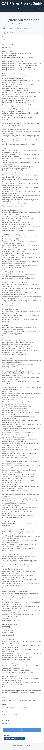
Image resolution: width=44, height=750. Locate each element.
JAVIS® (26, 748)
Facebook (15, 738)
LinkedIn (7, 738)
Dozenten (6, 720)
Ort (3, 697)
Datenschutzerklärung (35, 9)
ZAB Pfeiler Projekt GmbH (22, 3)
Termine (5, 712)
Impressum (22, 9)
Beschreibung (7, 44)
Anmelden (22, 730)
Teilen (6, 736)
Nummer (5, 37)
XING (22, 738)
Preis (4, 705)
